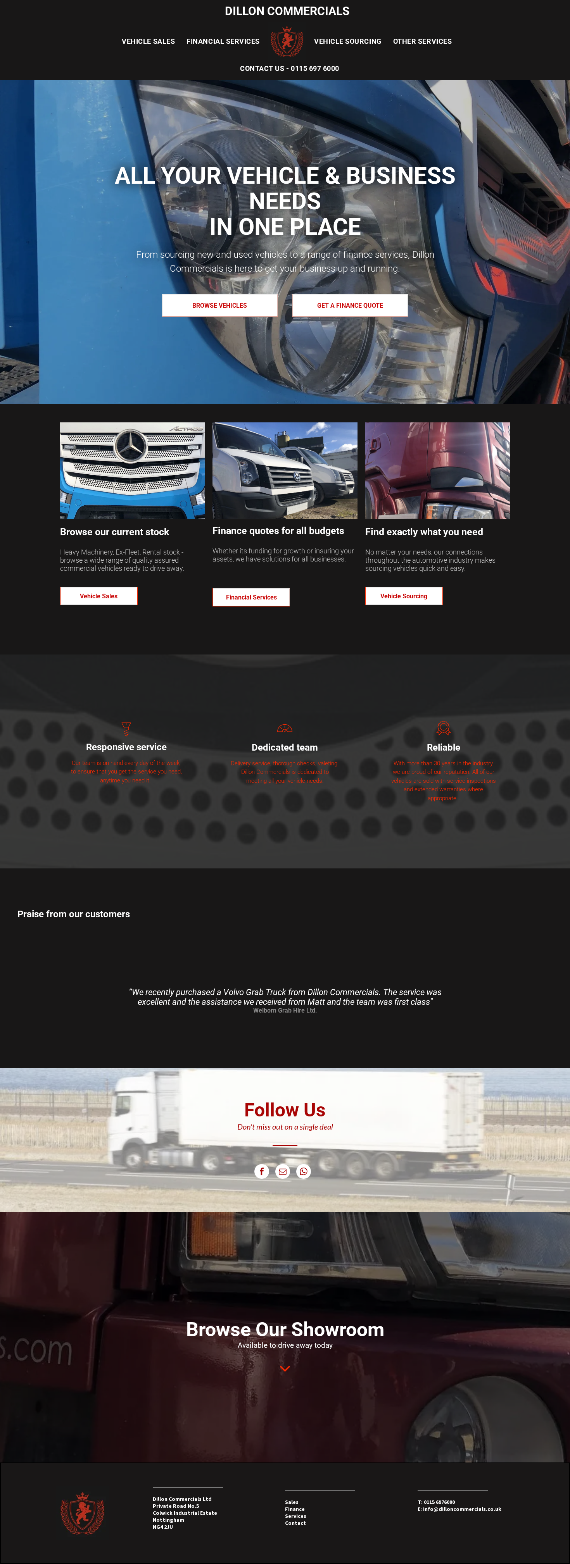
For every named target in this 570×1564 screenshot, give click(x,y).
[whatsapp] (303, 1172)
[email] (282, 1172)
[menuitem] (148, 41)
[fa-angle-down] (285, 1375)
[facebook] (261, 1172)
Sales (292, 1502)
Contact (295, 1522)
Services (295, 1515)
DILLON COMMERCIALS (287, 11)
